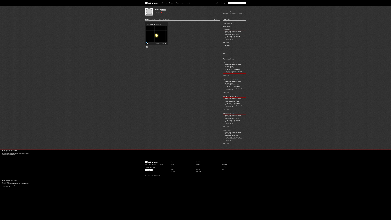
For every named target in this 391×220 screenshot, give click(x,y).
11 (232, 130)
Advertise (224, 164)
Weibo (198, 169)
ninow (157, 9)
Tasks (177, 3)
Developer (224, 167)
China (158, 12)
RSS (222, 169)
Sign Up (223, 3)
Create (188, 3)
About (172, 164)
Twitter (198, 164)
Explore (164, 3)
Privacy (173, 172)
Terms (172, 169)
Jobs (182, 3)
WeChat (198, 172)
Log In (216, 3)
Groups (171, 3)
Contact (173, 167)
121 (237, 63)
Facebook (199, 167)
